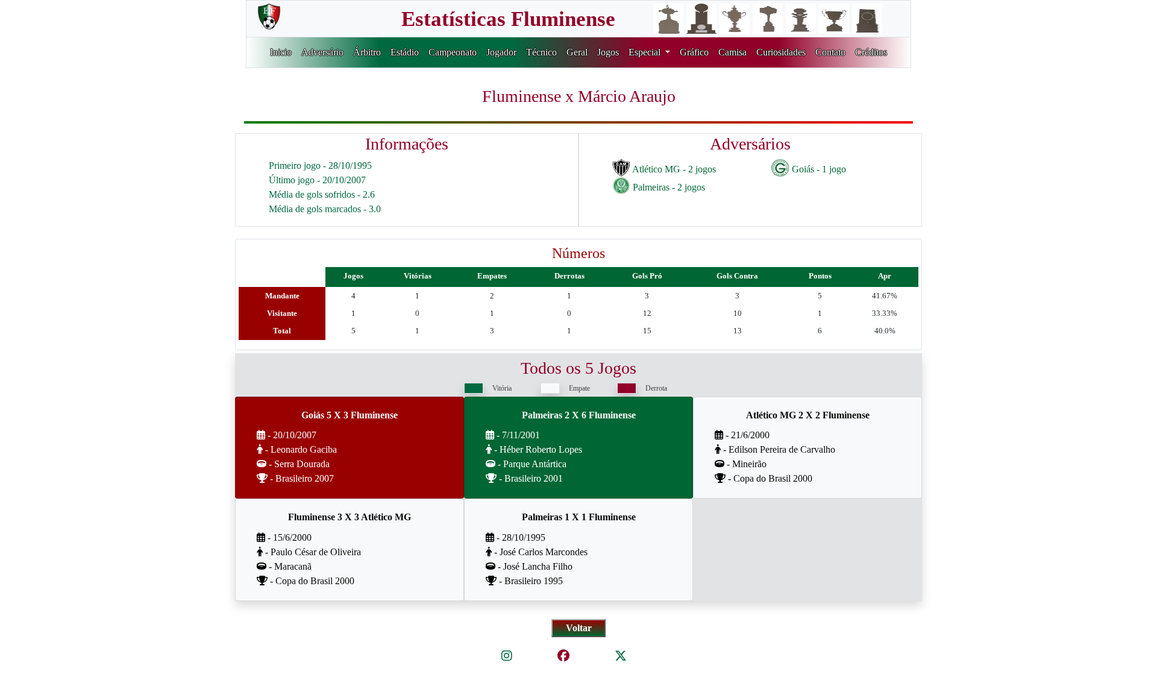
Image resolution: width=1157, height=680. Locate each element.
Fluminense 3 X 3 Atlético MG (349, 517)
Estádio (404, 52)
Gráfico (694, 52)
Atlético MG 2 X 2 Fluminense (808, 415)
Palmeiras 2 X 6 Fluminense (579, 415)
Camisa (732, 52)
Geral (577, 52)
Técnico (541, 52)
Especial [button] (646, 52)
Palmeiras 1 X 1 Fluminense (579, 517)
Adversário (322, 52)
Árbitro (367, 52)
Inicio (281, 52)
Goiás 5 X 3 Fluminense (349, 415)
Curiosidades (781, 52)
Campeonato (452, 52)
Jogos (608, 52)
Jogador (501, 52)
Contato (830, 52)
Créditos (871, 52)
